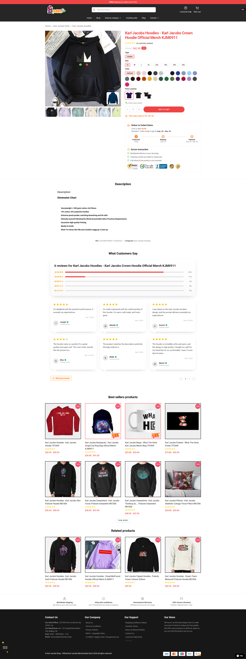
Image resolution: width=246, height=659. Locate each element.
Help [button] (241, 656)
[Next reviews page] (193, 378)
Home (47, 26)
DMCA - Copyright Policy (95, 633)
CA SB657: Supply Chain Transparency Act (102, 637)
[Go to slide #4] (91, 112)
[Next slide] (117, 68)
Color (127, 69)
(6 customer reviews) (144, 43)
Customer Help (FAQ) (133, 637)
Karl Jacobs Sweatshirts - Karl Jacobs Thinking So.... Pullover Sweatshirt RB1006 (142, 503)
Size (127, 61)
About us (89, 623)
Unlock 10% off (5, 647)
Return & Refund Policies (135, 630)
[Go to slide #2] (64, 112)
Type (127, 52)
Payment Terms (131, 626)
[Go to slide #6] (118, 112)
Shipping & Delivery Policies (136, 623)
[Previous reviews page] (181, 378)
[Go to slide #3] (78, 112)
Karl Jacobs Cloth (61, 26)
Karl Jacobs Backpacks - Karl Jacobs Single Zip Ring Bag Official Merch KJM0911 (102, 445)
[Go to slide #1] (51, 112)
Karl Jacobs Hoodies (81, 26)
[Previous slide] (49, 68)
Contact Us (129, 633)
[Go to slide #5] (104, 112)
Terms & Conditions (93, 626)
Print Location (131, 89)
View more (123, 520)
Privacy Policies (92, 630)
